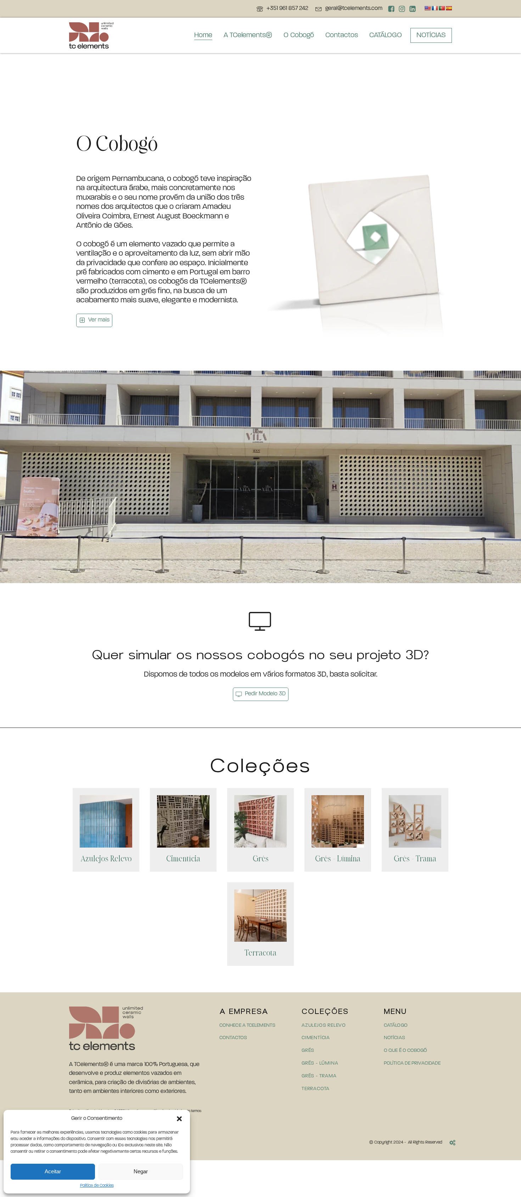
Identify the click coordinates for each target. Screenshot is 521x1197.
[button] (179, 1118)
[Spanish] (449, 8)
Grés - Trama (415, 859)
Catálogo (396, 1025)
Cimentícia (183, 859)
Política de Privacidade (412, 1063)
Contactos (341, 35)
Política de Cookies (97, 1186)
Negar (141, 1171)
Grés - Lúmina (337, 859)
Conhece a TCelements (247, 1025)
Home (203, 35)
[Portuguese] (441, 8)
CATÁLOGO (385, 35)
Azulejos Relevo (106, 859)
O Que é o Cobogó (405, 1050)
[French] (434, 8)
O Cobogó (299, 35)
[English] (427, 8)
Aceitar (53, 1171)
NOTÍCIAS (431, 35)
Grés (261, 859)
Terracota (260, 953)
